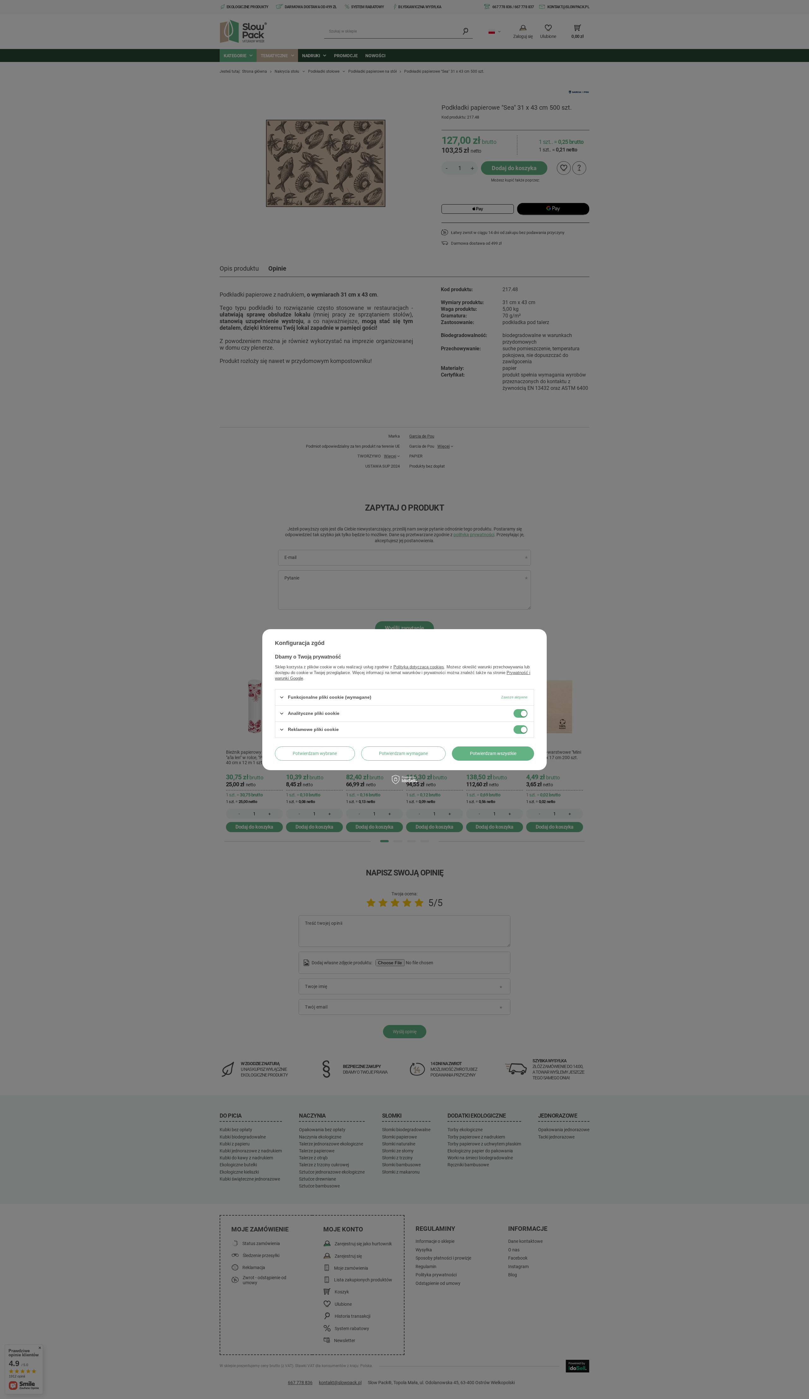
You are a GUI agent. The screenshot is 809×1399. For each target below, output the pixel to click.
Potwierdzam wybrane (315, 753)
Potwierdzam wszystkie (493, 753)
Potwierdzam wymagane (403, 753)
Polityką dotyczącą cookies (418, 666)
